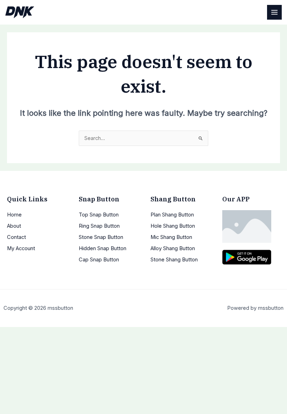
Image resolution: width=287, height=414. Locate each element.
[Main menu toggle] (274, 12)
